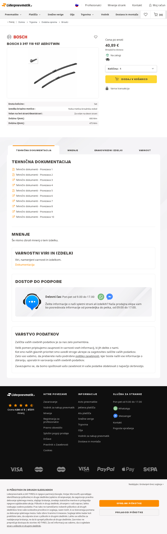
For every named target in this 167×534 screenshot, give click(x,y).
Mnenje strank (117, 5)
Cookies (47, 450)
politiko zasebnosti (87, 356)
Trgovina (86, 14)
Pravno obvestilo (52, 427)
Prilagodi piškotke (129, 512)
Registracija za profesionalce (51, 420)
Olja (72, 14)
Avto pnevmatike (87, 401)
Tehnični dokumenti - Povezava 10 (34, 216)
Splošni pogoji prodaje (56, 433)
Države (47, 438)
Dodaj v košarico (134, 79)
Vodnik (105, 14)
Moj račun (159, 5)
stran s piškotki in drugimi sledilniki (24, 525)
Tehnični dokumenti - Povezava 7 (34, 201)
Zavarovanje (50, 401)
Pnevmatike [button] (12, 14)
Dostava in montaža (127, 14)
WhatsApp (124, 408)
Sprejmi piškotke (129, 503)
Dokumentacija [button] (25, 264)
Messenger (125, 416)
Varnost (145, 150)
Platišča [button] (33, 14)
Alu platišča (84, 413)
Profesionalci (93, 5)
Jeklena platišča (86, 407)
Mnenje (73, 150)
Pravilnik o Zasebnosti (55, 444)
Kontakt (137, 5)
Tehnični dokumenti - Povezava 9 (34, 211)
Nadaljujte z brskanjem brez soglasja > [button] (146, 484)
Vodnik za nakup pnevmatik (59, 407)
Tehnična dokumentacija (33, 150)
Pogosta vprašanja (123, 428)
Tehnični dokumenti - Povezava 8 (34, 206)
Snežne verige (55, 14)
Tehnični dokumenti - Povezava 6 (34, 195)
